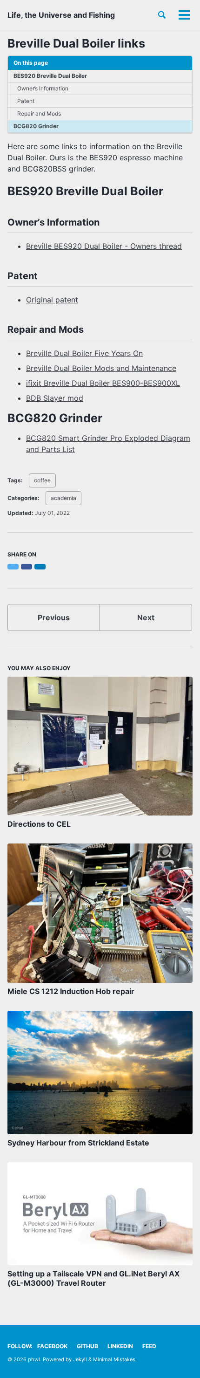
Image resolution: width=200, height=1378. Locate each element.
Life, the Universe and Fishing (61, 15)
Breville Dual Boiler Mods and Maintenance (101, 368)
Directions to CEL (39, 824)
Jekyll (80, 1359)
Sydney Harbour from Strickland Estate (78, 1142)
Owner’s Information (42, 88)
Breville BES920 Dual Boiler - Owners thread (104, 246)
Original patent (52, 299)
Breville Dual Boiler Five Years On (84, 353)
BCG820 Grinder (36, 126)
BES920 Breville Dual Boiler (50, 75)
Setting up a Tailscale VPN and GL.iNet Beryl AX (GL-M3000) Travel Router (93, 1278)
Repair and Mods (39, 113)
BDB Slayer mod (54, 398)
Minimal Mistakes (114, 1359)
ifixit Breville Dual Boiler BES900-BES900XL (103, 383)
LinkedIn (120, 1346)
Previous (54, 617)
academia (63, 497)
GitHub (87, 1346)
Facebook (52, 1346)
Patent (25, 100)
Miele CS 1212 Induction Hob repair (70, 991)
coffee (42, 480)
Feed (149, 1346)
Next (145, 617)
